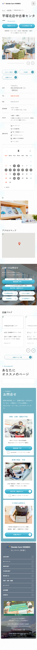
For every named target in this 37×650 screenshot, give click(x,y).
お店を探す (9, 10)
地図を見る (15, 90)
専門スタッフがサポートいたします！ (20, 495)
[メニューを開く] (34, 3)
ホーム (3, 10)
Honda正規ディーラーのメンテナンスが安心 (20, 452)
